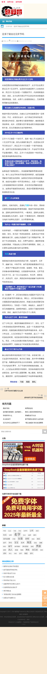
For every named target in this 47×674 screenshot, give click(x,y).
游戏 (32, 546)
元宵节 (25, 531)
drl (8, 41)
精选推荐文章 (39, 611)
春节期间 (17, 546)
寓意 (29, 542)
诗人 (10, 553)
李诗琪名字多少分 (9, 580)
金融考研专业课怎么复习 (11, 584)
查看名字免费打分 (9, 598)
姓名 (33, 539)
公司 (31, 530)
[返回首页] (44, 592)
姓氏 (38, 539)
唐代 (34, 535)
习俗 (27, 205)
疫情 (4, 550)
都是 (26, 553)
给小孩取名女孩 (8, 577)
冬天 (5, 535)
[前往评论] (44, 598)
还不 (20, 553)
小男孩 (23, 624)
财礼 (8, 198)
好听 (27, 538)
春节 (10, 546)
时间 (4, 546)
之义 (9, 531)
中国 (4, 531)
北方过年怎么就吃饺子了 (11, 422)
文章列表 (9, 26)
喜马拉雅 (6, 539)
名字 (17, 534)
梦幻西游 (25, 546)
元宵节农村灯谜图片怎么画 (13, 391)
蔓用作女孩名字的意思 (11, 566)
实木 (22, 542)
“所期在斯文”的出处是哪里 (12, 594)
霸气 (31, 553)
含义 (24, 535)
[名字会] (23, 11)
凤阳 (7, 253)
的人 (10, 549)
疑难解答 (25, 614)
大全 (13, 539)
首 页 (3, 2)
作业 (20, 531)
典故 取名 (6, 408)
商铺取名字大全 (30, 415)
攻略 (40, 543)
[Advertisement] (23, 650)
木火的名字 (7, 419)
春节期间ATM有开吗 (10, 570)
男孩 (38, 546)
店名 (35, 543)
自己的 (35, 549)
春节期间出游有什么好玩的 (34, 419)
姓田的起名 (29, 408)
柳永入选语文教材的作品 (33, 412)
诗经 (15, 553)
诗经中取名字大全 (9, 573)
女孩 (20, 538)
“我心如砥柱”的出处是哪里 (34, 422)
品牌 (29, 535)
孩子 (4, 543)
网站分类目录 (31, 611)
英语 (41, 550)
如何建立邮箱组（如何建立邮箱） (13, 412)
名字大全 (10, 2)
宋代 (10, 542)
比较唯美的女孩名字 (10, 587)
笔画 (22, 550)
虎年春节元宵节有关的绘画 (33, 397)
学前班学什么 (7, 415)
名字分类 (19, 2)
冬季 (10, 535)
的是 (16, 550)
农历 (37, 531)
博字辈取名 (7, 591)
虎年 (4, 553)
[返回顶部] (44, 603)
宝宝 (16, 542)
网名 (28, 549)
